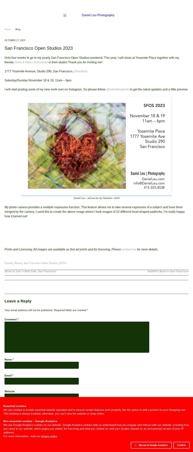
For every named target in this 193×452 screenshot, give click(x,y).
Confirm (181, 445)
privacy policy (49, 436)
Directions (80, 71)
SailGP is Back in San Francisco (168, 271)
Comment (11, 319)
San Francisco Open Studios (41, 263)
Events (9, 263)
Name (9, 359)
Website (10, 391)
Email (9, 375)
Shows (18, 263)
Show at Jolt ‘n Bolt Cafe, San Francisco (30, 271)
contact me (129, 249)
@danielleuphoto (117, 89)
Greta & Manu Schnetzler (31, 62)
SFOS (62, 263)
